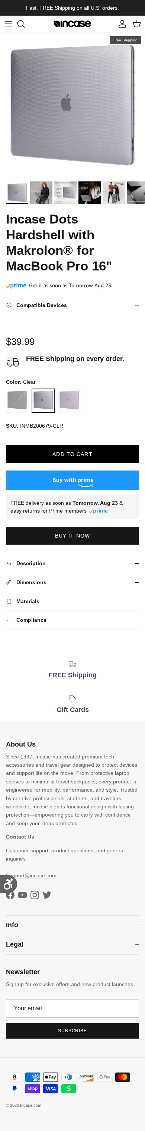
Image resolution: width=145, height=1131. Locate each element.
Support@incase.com (31, 875)
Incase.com (30, 1105)
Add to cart (72, 454)
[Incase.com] (72, 23)
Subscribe (72, 1030)
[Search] (24, 24)
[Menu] (8, 24)
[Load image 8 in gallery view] (72, 105)
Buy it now (72, 536)
